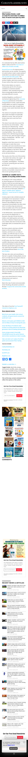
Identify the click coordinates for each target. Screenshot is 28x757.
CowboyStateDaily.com (8, 347)
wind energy (20, 372)
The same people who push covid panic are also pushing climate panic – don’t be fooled (16, 711)
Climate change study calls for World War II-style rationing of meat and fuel (16, 644)
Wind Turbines (18, 374)
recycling (4, 371)
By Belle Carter (15, 692)
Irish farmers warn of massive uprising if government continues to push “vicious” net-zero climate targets (16, 704)
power (16, 369)
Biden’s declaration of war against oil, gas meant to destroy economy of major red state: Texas (16, 697)
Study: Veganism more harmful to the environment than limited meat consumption (16, 690)
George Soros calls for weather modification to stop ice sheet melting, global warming (16, 682)
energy (19, 367)
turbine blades (13, 372)
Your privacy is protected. (8, 399)
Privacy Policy (11, 745)
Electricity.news (6, 280)
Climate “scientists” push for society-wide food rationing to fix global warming (16, 621)
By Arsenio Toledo (16, 597)
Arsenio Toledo (12, 20)
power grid (22, 369)
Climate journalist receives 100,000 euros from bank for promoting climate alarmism (15, 718)
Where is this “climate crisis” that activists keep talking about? (15, 724)
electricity (13, 367)
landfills (12, 369)
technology (5, 372)
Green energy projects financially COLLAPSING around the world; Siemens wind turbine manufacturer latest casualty (13, 334)
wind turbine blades (7, 374)
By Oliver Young (16, 589)
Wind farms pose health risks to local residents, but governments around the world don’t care (13, 316)
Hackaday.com (6, 350)
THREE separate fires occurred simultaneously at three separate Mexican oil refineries (15, 614)
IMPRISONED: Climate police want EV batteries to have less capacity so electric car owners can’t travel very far (16, 666)
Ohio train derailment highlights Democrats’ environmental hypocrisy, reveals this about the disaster (16, 638)
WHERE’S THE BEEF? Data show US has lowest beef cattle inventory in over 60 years (16, 587)
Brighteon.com (13, 308)
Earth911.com (5, 353)
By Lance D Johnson (16, 609)
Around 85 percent (7, 69)
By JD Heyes (15, 634)
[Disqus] (14, 480)
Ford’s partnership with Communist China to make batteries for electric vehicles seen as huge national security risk (15, 652)
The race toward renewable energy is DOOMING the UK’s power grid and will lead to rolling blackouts (16, 607)
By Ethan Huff (15, 617)
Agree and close (13, 748)
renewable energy (13, 371)
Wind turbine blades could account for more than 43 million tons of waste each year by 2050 (16, 594)
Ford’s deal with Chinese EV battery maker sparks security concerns (15, 659)
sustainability (22, 371)
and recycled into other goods (10, 76)
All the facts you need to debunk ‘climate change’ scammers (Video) (15, 600)
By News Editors (16, 602)
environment (5, 369)
